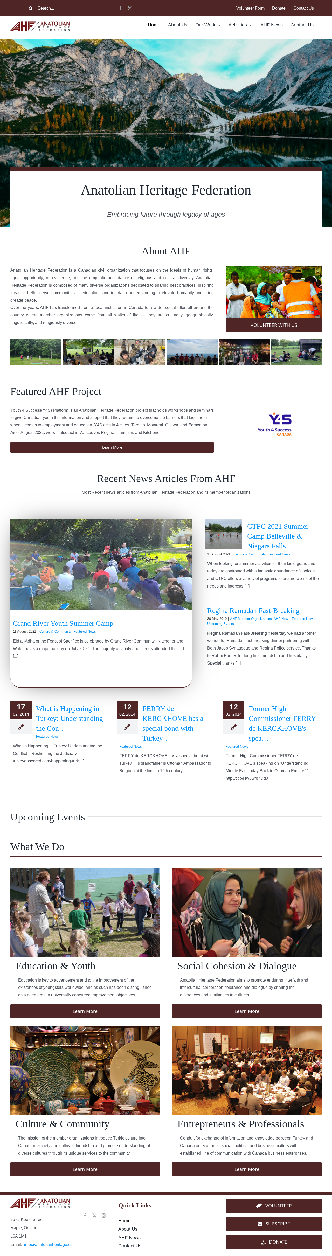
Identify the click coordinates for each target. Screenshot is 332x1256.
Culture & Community (55, 631)
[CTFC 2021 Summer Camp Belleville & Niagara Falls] (223, 534)
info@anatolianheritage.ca (48, 1244)
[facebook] (120, 8)
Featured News (84, 631)
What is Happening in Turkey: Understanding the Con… (69, 718)
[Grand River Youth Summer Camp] (101, 564)
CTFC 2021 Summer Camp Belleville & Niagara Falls (277, 536)
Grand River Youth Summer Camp (63, 623)
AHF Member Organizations (251, 619)
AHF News (282, 619)
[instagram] (104, 1215)
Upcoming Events (220, 624)
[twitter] (130, 8)
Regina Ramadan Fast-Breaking (253, 610)
